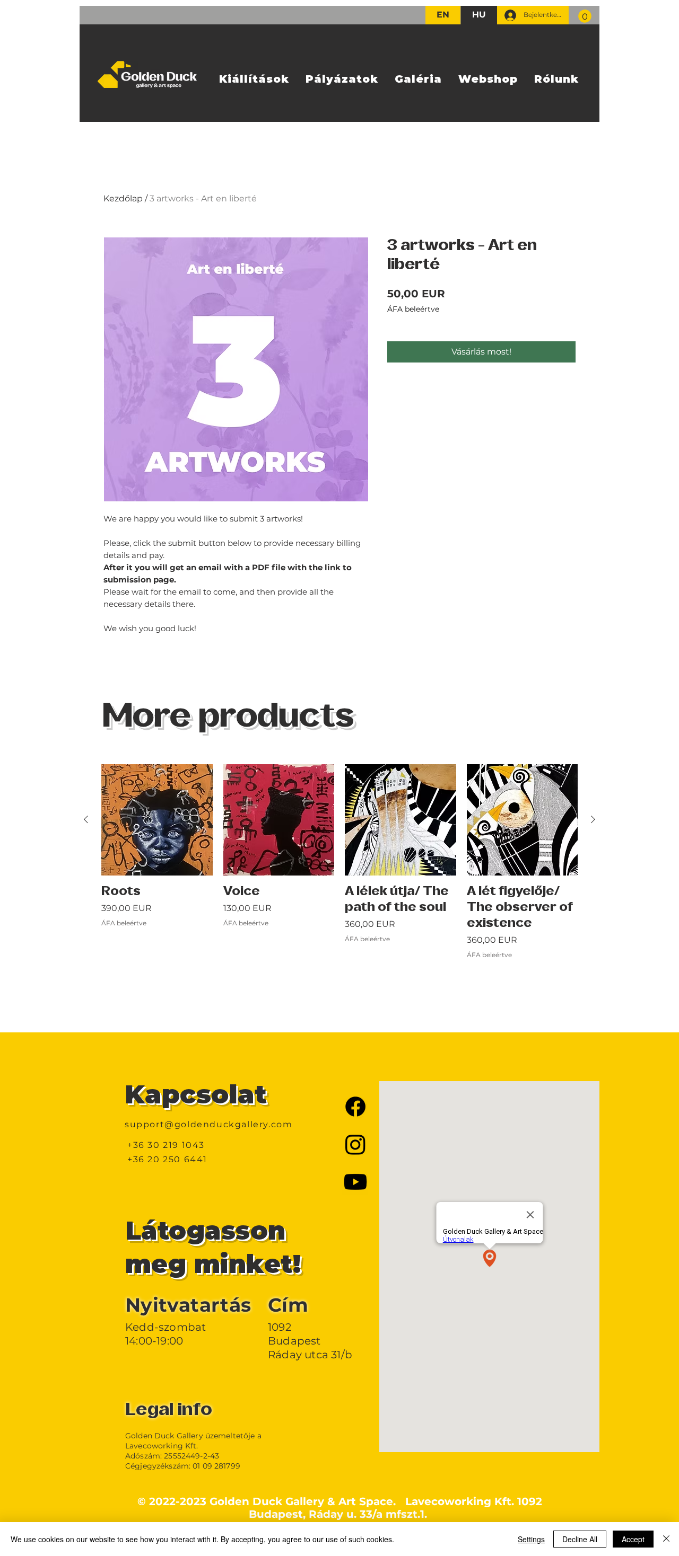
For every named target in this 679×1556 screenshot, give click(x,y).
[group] (339, 885)
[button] (584, 16)
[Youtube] (355, 1182)
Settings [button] (531, 1539)
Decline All (579, 1539)
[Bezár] (666, 1539)
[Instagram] (355, 1144)
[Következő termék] (593, 819)
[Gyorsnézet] (157, 820)
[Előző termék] (86, 819)
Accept (633, 1539)
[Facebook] (355, 1106)
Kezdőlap (123, 198)
